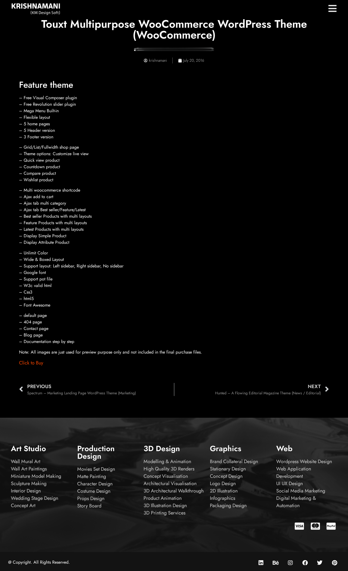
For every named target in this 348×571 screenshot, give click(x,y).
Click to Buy (31, 362)
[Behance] (275, 562)
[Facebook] (305, 562)
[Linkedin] (261, 562)
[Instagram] (290, 562)
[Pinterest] (334, 562)
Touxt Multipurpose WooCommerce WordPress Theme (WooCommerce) (174, 29)
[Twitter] (319, 562)
